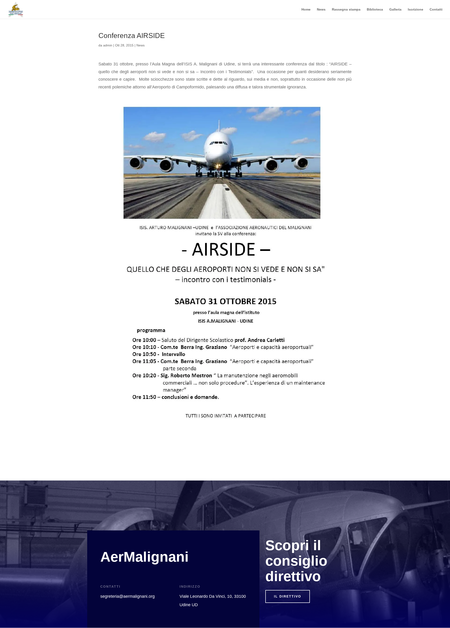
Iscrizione (415, 9)
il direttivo (287, 596)
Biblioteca (375, 9)
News (321, 9)
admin (107, 45)
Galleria (395, 9)
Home (306, 9)
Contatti (436, 9)
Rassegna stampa (346, 9)
